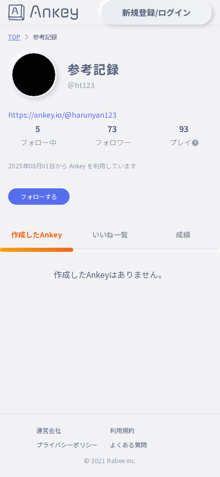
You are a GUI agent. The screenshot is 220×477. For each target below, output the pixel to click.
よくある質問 (128, 444)
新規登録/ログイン (156, 12)
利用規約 (122, 430)
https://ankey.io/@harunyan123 (62, 115)
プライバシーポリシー (67, 444)
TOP (14, 37)
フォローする (38, 196)
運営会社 (48, 430)
